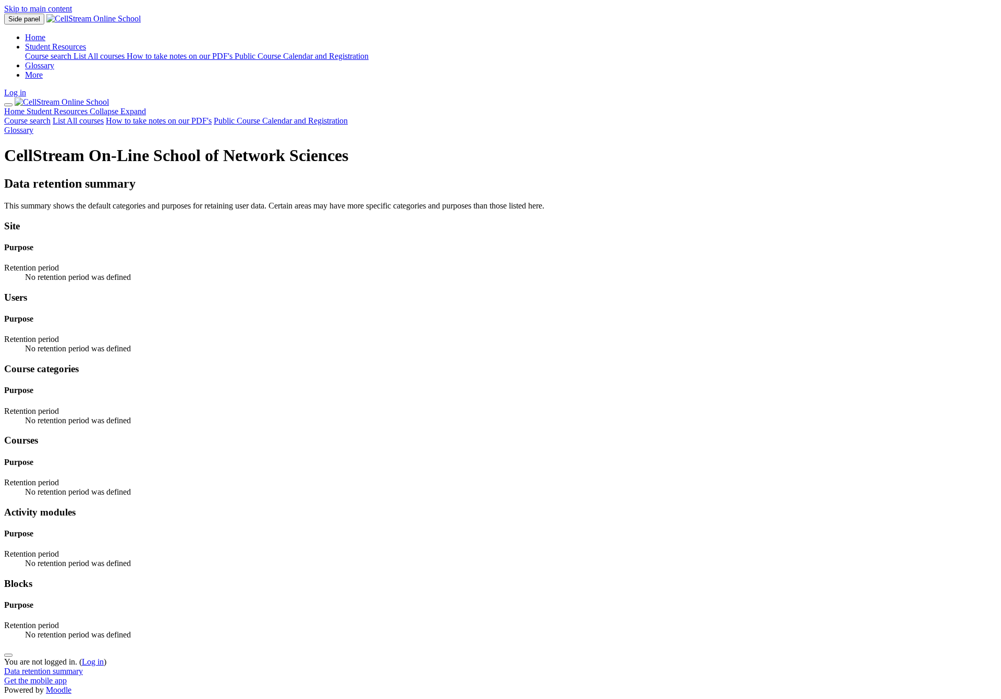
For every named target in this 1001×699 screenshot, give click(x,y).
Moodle (58, 689)
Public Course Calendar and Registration (281, 120)
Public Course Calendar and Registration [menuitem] (302, 56)
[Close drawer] (8, 104)
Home (15, 111)
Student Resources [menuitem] (55, 46)
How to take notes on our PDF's (159, 120)
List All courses (78, 120)
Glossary (18, 130)
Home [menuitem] (35, 37)
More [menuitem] (34, 74)
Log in (15, 92)
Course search (27, 120)
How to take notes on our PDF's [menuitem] (181, 56)
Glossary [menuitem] (39, 65)
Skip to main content (38, 8)
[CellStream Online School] (62, 101)
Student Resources (86, 111)
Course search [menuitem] (49, 56)
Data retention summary (43, 671)
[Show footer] (8, 655)
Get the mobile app (35, 680)
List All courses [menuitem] (100, 56)
